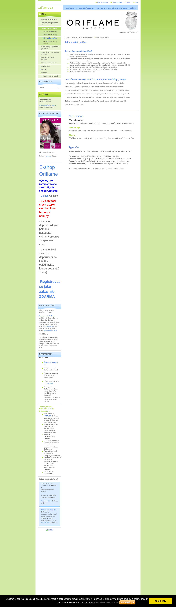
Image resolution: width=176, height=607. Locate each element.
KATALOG (47, 416)
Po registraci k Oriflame (47, 316)
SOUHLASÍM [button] (160, 601)
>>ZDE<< (49, 383)
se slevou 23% (49, 326)
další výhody (45, 522)
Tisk (136, 2)
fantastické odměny (50, 330)
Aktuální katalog (46, 501)
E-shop (45, 195)
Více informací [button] (88, 602)
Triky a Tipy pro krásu (86, 37)
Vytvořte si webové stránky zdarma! (104, 602)
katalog (48, 156)
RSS (128, 2)
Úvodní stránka (102, 2)
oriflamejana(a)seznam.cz (48, 105)
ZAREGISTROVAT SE (48, 510)
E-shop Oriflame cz (71, 37)
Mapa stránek (117, 2)
